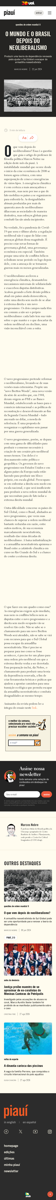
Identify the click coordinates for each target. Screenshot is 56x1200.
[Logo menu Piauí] (9, 13)
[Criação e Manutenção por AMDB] (28, 1194)
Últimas (9, 1158)
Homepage (11, 1145)
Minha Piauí (12, 1164)
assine (47, 794)
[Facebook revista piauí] (6, 1131)
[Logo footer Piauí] (28, 1111)
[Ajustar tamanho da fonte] (24, 137)
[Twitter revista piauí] (21, 1131)
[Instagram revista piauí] (50, 1131)
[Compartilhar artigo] (31, 137)
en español (29, 1122)
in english (10, 1122)
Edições (9, 1152)
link (34, 708)
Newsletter (11, 1171)
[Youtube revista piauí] (35, 1131)
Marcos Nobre (29, 825)
